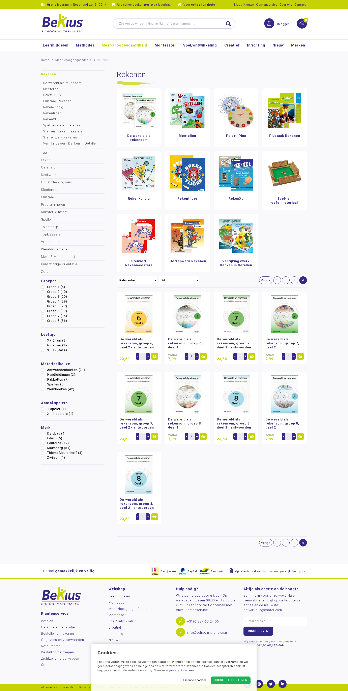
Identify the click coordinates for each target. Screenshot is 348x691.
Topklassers (50, 234)
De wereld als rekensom (62, 83)
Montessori (165, 45)
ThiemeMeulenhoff (65, 453)
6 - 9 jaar (58, 345)
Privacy (84, 687)
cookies (189, 670)
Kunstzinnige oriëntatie (59, 264)
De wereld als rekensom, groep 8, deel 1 (185, 423)
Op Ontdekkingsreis (56, 182)
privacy (174, 670)
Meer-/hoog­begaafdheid (124, 45)
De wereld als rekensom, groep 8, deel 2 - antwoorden (137, 504)
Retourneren (51, 646)
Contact (300, 4)
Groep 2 (57, 292)
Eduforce (58, 443)
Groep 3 (57, 297)
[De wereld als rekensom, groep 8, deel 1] (187, 394)
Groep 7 (57, 316)
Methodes (85, 45)
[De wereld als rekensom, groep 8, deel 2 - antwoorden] (139, 474)
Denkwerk (49, 175)
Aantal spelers (54, 403)
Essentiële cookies (194, 680)
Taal (44, 152)
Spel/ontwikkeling (200, 45)
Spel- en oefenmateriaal (62, 125)
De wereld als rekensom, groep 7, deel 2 (282, 343)
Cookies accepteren (230, 680)
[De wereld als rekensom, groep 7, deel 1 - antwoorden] (236, 314)
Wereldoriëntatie (54, 249)
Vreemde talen (52, 242)
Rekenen (48, 74)
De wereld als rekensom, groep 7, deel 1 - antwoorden (234, 343)
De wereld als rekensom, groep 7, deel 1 (185, 343)
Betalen (47, 621)
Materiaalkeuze (55, 364)
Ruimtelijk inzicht (54, 212)
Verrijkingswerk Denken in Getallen (70, 143)
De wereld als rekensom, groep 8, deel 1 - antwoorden (234, 423)
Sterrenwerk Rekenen (60, 137)
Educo (54, 438)
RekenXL (50, 119)
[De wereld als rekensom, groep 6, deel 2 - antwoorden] (139, 314)
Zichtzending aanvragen (60, 658)
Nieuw (278, 45)
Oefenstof (49, 167)
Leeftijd (48, 334)
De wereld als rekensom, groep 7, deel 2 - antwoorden (137, 423)
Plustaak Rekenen (57, 101)
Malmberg (58, 448)
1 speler (56, 409)
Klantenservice (267, 4)
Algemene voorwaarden (58, 687)
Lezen (46, 160)
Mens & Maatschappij (58, 257)
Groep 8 (57, 321)
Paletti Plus (52, 95)
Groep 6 (57, 311)
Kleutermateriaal (54, 190)
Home (45, 60)
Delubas (56, 433)
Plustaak (48, 197)
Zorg (45, 272)
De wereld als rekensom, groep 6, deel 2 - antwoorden (137, 343)
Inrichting (256, 45)
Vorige (265, 280)
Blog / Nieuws (244, 4)
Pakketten (58, 379)
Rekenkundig (53, 107)
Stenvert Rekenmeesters (63, 131)
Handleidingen (61, 375)
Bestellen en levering (57, 633)
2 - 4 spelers (60, 414)
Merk (46, 427)
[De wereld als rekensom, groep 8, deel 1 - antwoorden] (236, 394)
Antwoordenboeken (66, 370)
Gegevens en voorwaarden (62, 640)
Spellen (47, 219)
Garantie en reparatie (58, 627)
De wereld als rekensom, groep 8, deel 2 (282, 423)
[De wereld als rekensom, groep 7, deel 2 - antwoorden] (139, 394)
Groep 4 (57, 301)
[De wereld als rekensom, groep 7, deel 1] (187, 314)
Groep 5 (57, 306)
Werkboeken (60, 389)
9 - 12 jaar (59, 350)
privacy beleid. (273, 645)
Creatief (232, 45)
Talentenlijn (50, 227)
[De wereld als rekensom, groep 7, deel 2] (284, 314)
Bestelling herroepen (57, 652)
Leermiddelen (55, 45)
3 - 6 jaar (57, 340)
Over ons (286, 4)
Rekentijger (52, 113)
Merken (298, 45)
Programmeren (53, 205)
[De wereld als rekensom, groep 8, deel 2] (284, 394)
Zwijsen (56, 458)
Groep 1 (56, 287)
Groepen (49, 281)
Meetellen (51, 89)
